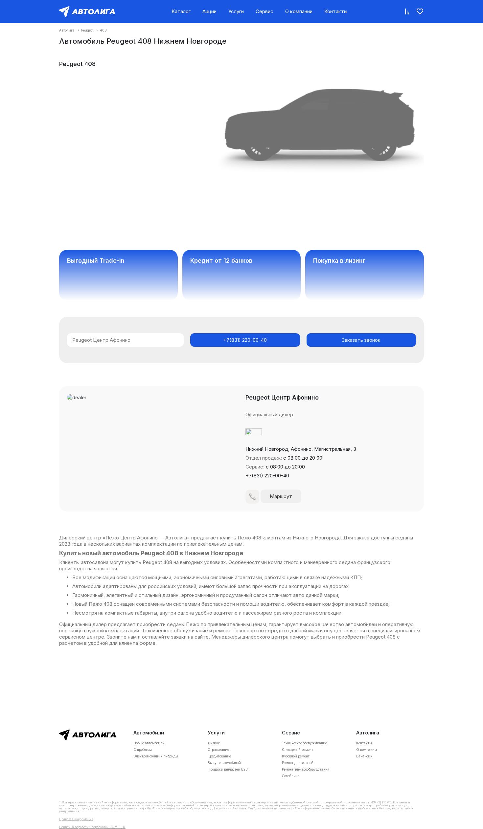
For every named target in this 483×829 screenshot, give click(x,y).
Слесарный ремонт (297, 750)
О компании (298, 11)
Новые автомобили (149, 743)
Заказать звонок (361, 340)
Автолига (67, 30)
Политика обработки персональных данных (92, 827)
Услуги (236, 11)
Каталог (181, 11)
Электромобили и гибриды (155, 756)
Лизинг (214, 743)
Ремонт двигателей (297, 763)
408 (103, 30)
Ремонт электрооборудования (305, 769)
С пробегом (142, 750)
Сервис (264, 11)
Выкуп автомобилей (224, 763)
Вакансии (364, 756)
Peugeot (87, 30)
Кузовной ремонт (296, 756)
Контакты (335, 11)
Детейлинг (290, 776)
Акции (209, 11)
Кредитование (219, 756)
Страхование (218, 750)
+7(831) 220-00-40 (245, 340)
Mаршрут (281, 496)
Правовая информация (76, 819)
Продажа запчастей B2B (228, 769)
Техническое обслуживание (304, 743)
